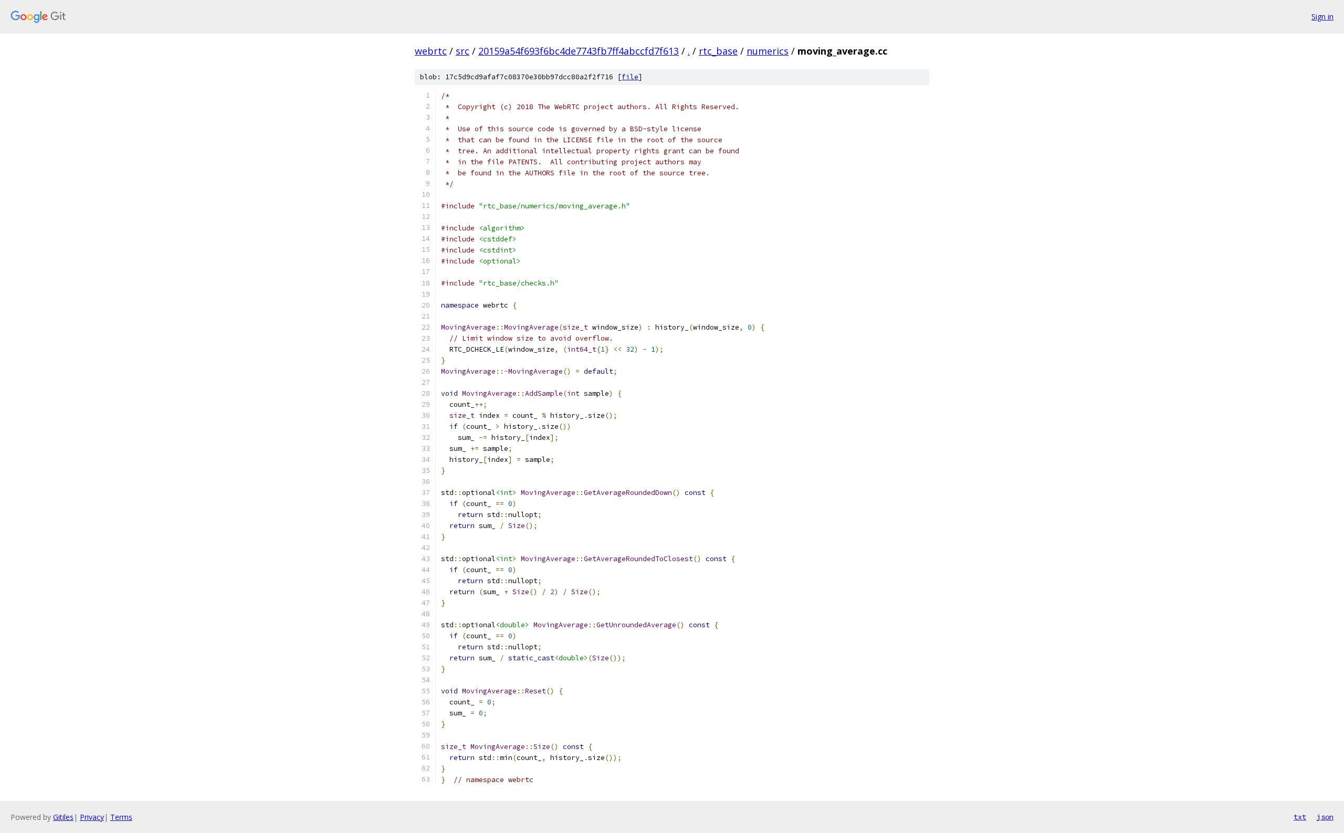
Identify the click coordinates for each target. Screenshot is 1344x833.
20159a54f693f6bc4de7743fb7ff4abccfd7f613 (578, 51)
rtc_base (718, 51)
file (630, 76)
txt (1300, 816)
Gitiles (63, 817)
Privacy (92, 817)
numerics (768, 51)
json (1325, 816)
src (462, 51)
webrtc (431, 51)
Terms (121, 817)
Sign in (1322, 17)
